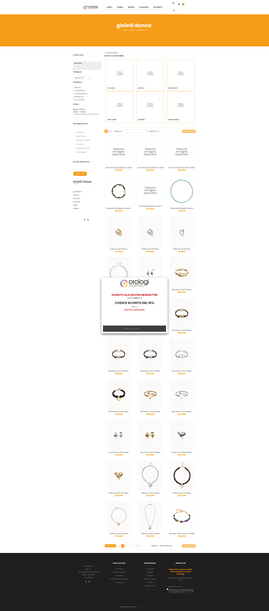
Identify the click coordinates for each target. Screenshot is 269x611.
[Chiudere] (167, 277)
